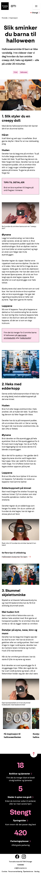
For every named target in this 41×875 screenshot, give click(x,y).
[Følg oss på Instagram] (24, 856)
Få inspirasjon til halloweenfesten (12, 735)
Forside (5, 18)
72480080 (20, 865)
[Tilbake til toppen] (33, 753)
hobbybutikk (25, 338)
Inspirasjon (13, 18)
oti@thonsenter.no (20, 868)
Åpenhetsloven (28, 871)
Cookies (4, 871)
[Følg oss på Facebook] (17, 856)
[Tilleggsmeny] (36, 6)
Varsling (36, 871)
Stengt (35, 12)
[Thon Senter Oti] (8, 6)
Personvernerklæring (15, 871)
